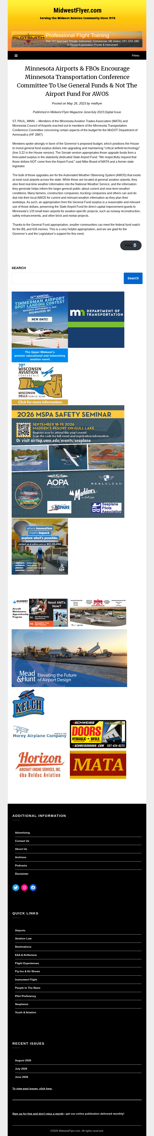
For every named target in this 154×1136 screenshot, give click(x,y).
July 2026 (21, 1068)
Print (129, 245)
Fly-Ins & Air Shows (27, 971)
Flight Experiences (27, 963)
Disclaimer (21, 873)
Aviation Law (23, 938)
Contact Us (22, 840)
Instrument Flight (26, 979)
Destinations (23, 946)
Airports (20, 930)
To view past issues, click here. (32, 1088)
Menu (135, 55)
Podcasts (21, 865)
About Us (21, 848)
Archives (20, 857)
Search (19, 268)
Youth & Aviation (25, 1012)
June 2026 (21, 1076)
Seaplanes (21, 1004)
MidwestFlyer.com (78, 10)
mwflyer (96, 103)
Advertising (22, 832)
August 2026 (23, 1060)
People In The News (27, 987)
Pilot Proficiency (25, 996)
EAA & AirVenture (26, 954)
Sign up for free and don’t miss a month (37, 1113)
